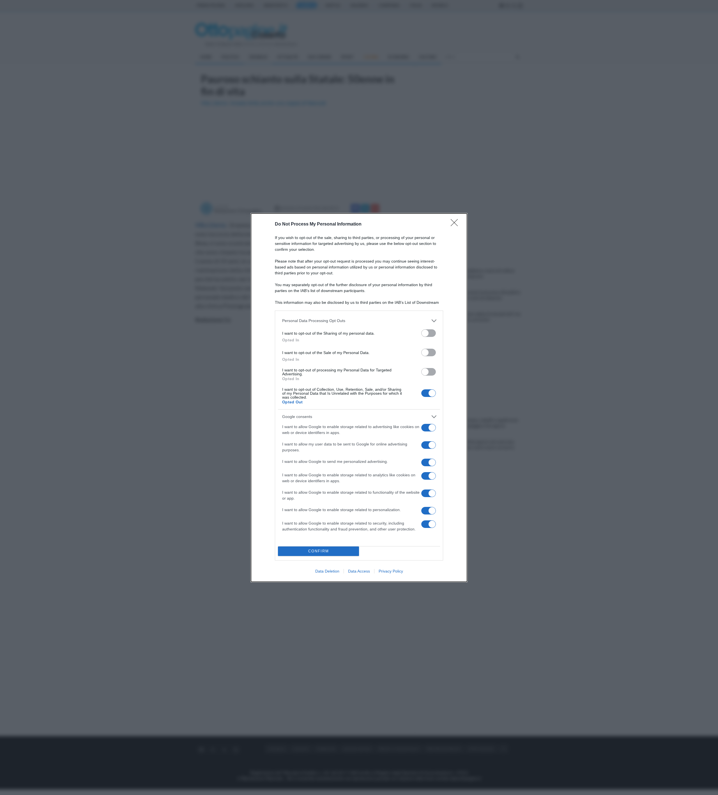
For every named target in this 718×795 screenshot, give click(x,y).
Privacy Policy (391, 571)
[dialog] (359, 397)
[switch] (428, 333)
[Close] (456, 224)
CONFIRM (318, 551)
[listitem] (359, 321)
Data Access (359, 571)
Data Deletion (327, 571)
